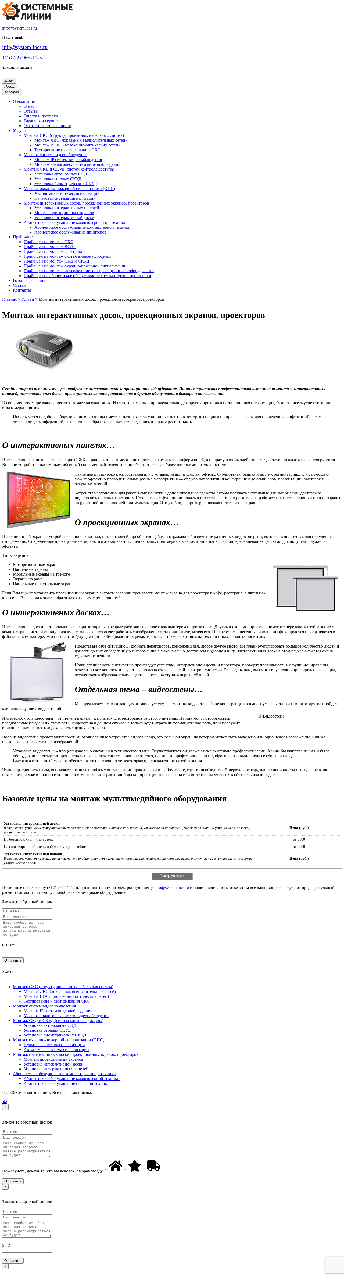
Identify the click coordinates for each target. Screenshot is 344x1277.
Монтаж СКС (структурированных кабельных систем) (63, 986)
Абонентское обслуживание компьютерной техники (72, 1078)
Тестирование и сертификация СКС (57, 1001)
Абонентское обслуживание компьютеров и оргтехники (64, 1073)
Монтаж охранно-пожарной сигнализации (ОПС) (58, 1040)
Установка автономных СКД (50, 1025)
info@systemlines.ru (19, 28)
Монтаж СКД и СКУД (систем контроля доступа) (58, 1020)
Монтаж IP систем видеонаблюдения (57, 1011)
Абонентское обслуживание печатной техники (67, 1083)
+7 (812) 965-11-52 (23, 57)
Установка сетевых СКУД (47, 1030)
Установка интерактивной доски (54, 1064)
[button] (24, 101)
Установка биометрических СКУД (55, 1035)
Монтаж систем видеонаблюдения (44, 1006)
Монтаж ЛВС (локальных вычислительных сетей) (70, 991)
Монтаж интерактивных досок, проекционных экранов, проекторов (75, 1054)
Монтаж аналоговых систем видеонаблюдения (66, 1015)
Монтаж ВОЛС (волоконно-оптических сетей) (66, 996)
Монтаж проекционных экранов (53, 1059)
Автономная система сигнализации (56, 1049)
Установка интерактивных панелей (56, 1069)
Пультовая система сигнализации (54, 1044)
